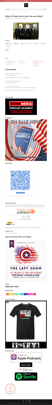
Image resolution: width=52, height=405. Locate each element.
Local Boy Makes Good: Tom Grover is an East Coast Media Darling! (38, 62)
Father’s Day (21, 61)
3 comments (24, 18)
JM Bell (8, 18)
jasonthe (7, 73)
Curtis (6, 86)
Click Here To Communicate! (11, 233)
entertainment (18, 18)
